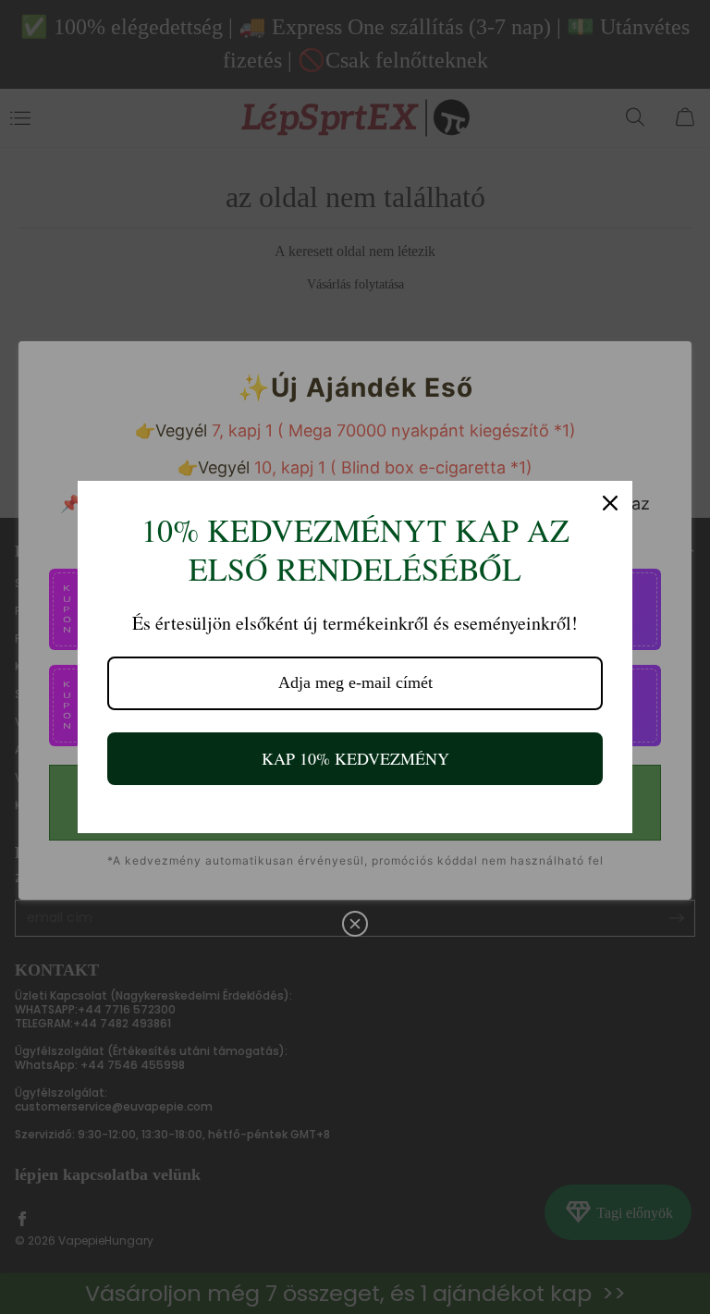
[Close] (610, 503)
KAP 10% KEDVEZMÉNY (355, 758)
